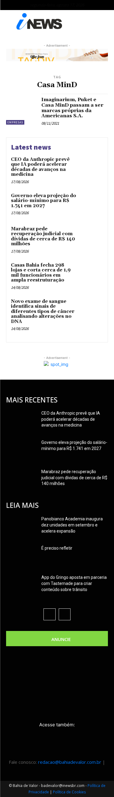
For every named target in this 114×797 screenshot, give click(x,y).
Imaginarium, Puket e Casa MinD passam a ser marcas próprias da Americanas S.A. (72, 108)
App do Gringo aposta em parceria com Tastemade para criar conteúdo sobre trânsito (74, 583)
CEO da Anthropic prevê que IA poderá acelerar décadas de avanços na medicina (40, 167)
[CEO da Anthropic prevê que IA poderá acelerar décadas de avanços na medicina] (91, 168)
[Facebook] (49, 614)
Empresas (15, 122)
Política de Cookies (69, 792)
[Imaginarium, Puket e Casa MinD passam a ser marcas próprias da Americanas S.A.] (21, 109)
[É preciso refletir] (21, 555)
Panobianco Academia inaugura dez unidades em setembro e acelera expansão (72, 524)
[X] (65, 614)
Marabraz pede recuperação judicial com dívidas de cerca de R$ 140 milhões (43, 236)
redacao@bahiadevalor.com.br (69, 762)
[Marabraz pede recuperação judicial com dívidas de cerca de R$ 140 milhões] (91, 237)
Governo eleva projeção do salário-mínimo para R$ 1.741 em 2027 (43, 201)
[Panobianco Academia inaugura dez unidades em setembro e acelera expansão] (21, 526)
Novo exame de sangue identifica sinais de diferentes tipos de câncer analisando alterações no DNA (42, 311)
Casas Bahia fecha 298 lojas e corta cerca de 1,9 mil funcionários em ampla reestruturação (41, 272)
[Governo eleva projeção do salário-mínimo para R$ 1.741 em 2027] (91, 204)
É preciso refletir (56, 548)
